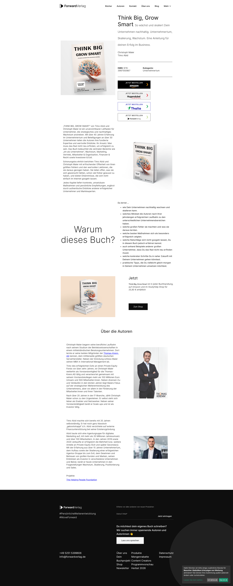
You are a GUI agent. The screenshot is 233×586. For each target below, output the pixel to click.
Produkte (136, 553)
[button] (167, 6)
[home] (72, 6)
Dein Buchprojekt (123, 558)
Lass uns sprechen (130, 540)
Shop (119, 564)
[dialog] (206, 575)
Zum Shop (138, 306)
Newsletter (122, 568)
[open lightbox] (87, 68)
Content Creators (141, 560)
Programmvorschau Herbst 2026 (142, 566)
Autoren (120, 6)
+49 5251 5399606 (70, 553)
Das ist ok (223, 580)
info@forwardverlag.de (72, 556)
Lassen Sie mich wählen (193, 580)
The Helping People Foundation (81, 480)
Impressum (165, 556)
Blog (157, 6)
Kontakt (133, 6)
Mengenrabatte (140, 556)
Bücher (108, 6)
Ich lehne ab (212, 580)
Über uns (145, 6)
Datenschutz (166, 553)
